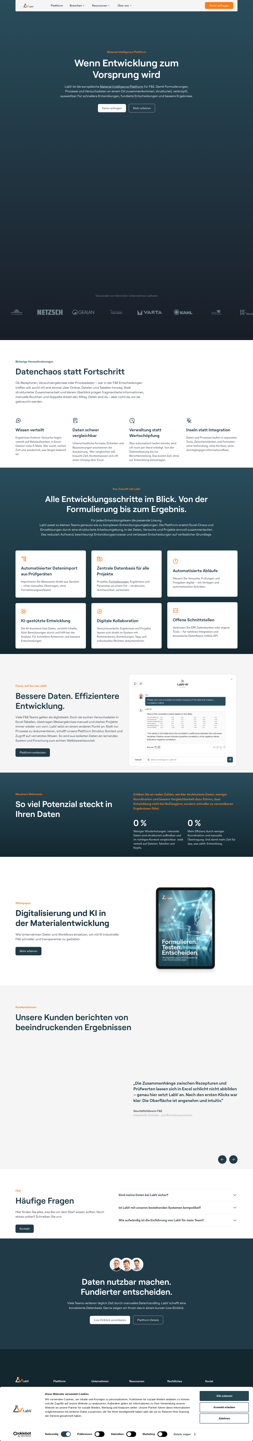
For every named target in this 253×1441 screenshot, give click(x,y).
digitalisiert (60, 717)
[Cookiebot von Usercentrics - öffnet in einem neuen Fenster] (22, 1434)
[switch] (99, 1434)
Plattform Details (148, 1320)
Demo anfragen (219, 5)
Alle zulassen (224, 1395)
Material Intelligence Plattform (121, 86)
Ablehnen (224, 1418)
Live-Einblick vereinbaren (110, 1320)
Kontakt (25, 1228)
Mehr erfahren (142, 108)
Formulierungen (119, 581)
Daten (93, 736)
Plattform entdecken (33, 752)
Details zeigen (182, 1434)
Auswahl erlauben (224, 1407)
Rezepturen (28, 383)
